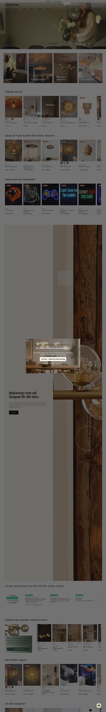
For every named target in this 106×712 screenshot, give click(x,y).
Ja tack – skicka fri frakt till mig (53, 359)
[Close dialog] (27, 340)
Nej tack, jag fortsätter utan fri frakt (53, 363)
